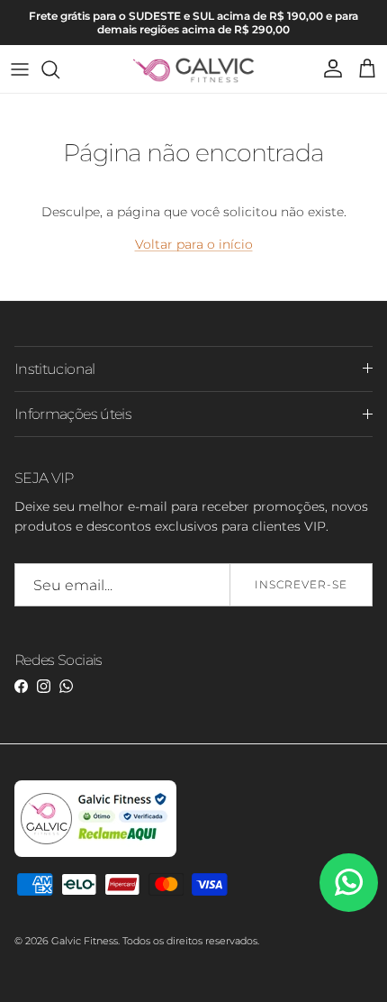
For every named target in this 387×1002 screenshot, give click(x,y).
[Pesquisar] (59, 69)
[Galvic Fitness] (194, 69)
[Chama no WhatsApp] (349, 882)
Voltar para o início (194, 244)
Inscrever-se (301, 584)
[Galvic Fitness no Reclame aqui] (95, 853)
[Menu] (20, 69)
